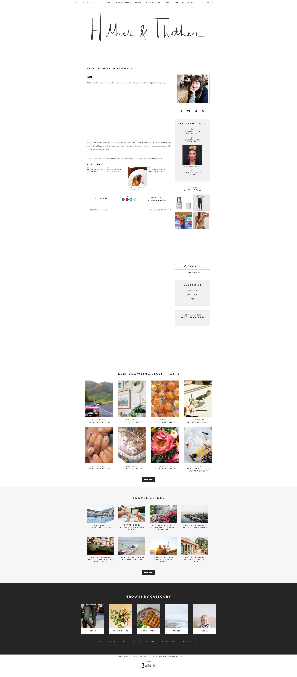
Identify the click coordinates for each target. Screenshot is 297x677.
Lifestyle (178, 2)
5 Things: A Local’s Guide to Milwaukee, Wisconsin (100, 560)
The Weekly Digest (98, 422)
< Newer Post (98, 210)
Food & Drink (153, 2)
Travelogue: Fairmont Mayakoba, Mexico (132, 527)
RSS (192, 299)
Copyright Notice (169, 641)
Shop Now (193, 190)
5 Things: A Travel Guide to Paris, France (163, 560)
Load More (148, 479)
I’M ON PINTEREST (192, 315)
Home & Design (124, 2)
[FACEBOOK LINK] (75, 2)
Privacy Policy (191, 641)
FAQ (123, 641)
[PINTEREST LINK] (88, 2)
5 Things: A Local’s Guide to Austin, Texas (194, 560)
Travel (109, 2)
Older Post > (160, 210)
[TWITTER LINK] (84, 2)
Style (166, 2)
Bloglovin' (192, 295)
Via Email (192, 291)
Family (139, 2)
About (189, 2)
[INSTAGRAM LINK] (79, 2)
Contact (112, 641)
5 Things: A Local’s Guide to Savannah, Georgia (163, 528)
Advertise (136, 641)
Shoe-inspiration (97, 159)
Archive (150, 641)
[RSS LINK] (92, 2)
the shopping (159, 83)
